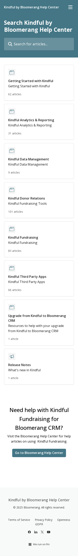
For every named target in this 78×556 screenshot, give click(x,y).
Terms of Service (19, 520)
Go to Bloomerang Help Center (39, 453)
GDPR (39, 524)
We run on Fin (41, 544)
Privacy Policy (43, 520)
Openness (63, 520)
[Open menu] (70, 7)
